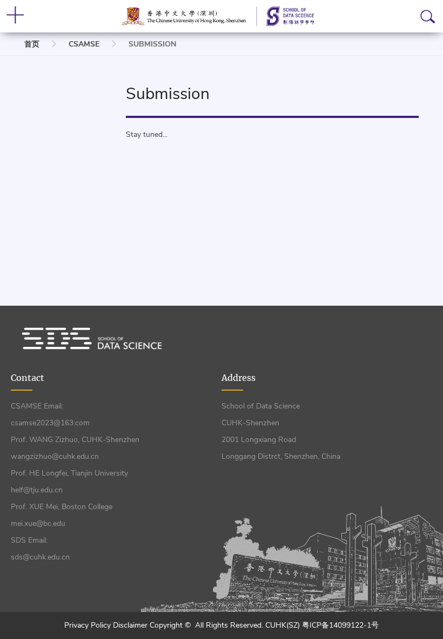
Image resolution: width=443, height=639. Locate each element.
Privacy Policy (88, 625)
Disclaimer (131, 625)
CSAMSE (84, 44)
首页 (31, 44)
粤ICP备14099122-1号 (340, 625)
